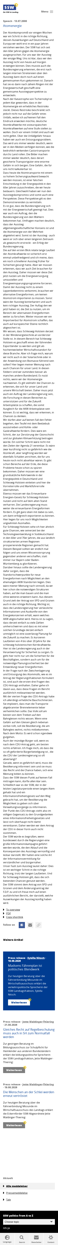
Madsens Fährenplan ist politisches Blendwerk (25, 967)
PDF (8, 913)
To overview (13, 909)
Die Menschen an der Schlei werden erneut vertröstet (28, 1094)
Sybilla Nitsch (36, 957)
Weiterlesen (19, 1002)
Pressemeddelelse (17, 1193)
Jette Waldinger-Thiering (38, 1021)
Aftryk (6, 1228)
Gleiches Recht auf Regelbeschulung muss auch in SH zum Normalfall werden (29, 1033)
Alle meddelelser (17, 1186)
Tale (8, 1199)
